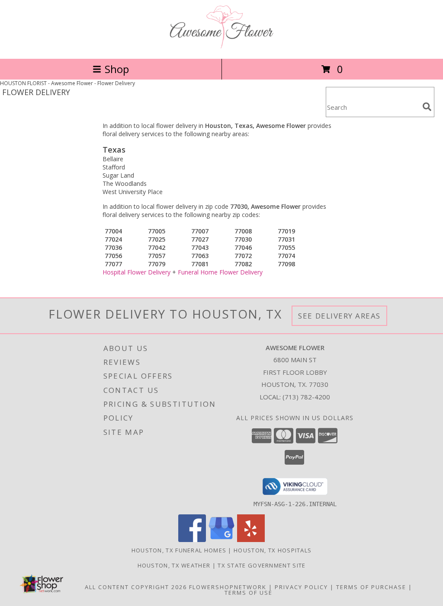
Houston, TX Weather (174, 565)
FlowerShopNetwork (227, 587)
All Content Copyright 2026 (136, 587)
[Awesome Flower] (221, 46)
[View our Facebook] (192, 540)
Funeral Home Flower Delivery (220, 272)
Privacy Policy (301, 587)
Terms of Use (249, 592)
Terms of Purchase (371, 587)
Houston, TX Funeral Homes (179, 550)
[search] (427, 107)
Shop (117, 69)
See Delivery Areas (339, 316)
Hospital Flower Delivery (136, 272)
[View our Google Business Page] (221, 540)
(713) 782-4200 (306, 396)
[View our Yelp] (251, 540)
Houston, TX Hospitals (272, 550)
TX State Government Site (261, 565)
